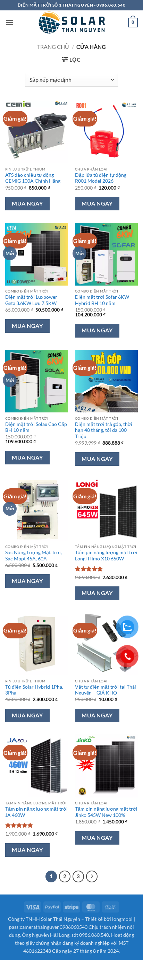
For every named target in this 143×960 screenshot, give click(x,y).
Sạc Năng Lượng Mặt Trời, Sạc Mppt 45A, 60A (33, 555)
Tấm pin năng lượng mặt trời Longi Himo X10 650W (106, 555)
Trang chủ (53, 46)
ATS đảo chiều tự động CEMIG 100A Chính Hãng (32, 178)
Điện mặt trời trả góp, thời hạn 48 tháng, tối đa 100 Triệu (103, 430)
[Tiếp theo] (92, 876)
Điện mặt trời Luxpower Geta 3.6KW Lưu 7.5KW (31, 300)
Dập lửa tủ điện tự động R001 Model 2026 (100, 178)
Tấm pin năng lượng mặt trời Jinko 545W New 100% (106, 812)
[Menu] (9, 22)
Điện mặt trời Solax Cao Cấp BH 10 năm (36, 427)
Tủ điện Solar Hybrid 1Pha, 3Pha (34, 690)
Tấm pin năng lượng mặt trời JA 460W (36, 812)
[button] (71, 59)
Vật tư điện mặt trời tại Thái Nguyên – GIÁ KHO (105, 690)
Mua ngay (27, 203)
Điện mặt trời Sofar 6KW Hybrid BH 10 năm (102, 300)
